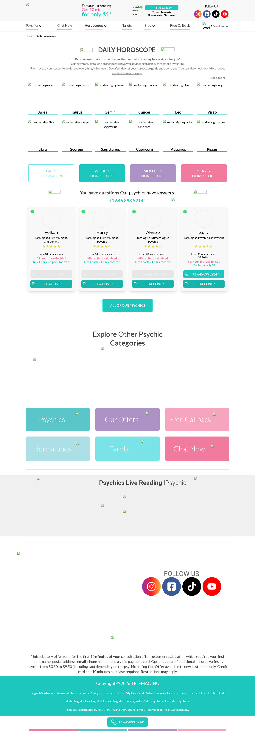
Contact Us (197, 693)
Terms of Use (65, 693)
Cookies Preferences (170, 693)
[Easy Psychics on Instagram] (198, 14)
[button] (161, 7)
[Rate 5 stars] (58, 246)
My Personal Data (139, 693)
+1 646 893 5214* (163, 7)
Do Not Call (216, 693)
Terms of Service (170, 709)
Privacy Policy (88, 693)
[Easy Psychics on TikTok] (216, 14)
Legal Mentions (41, 693)
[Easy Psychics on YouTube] (224, 14)
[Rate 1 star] (44, 246)
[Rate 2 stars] (48, 246)
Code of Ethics (112, 693)
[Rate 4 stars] (55, 246)
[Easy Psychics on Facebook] (207, 14)
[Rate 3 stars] (52, 246)
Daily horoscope (46, 36)
